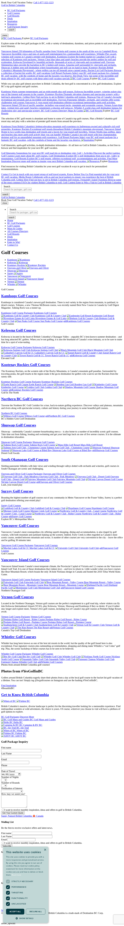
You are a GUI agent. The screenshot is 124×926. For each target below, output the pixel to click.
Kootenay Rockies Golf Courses (25, 365)
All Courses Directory (17, 231)
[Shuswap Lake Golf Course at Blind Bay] (31, 450)
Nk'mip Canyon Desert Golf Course (18, 482)
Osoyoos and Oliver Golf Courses (59, 474)
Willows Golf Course (34, 416)
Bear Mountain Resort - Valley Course (102, 582)
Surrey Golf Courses (17, 491)
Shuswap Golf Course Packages (16, 442)
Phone (4, 765)
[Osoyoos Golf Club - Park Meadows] (20, 476)
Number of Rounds (10, 782)
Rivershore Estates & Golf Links (51, 318)
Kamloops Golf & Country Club (50, 315)
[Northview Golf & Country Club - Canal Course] (82, 511)
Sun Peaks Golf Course (51, 321)
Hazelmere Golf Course (103, 508)
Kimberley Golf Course (12, 387)
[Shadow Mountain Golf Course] (79, 387)
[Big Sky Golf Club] (11, 656)
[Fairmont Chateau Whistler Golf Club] (95, 659)
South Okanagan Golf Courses (24, 459)
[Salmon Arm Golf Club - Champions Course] (24, 447)
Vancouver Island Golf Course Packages (20, 579)
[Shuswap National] (100, 447)
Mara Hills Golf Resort (92, 445)
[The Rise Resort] (24, 627)
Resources (12, 24)
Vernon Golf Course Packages (15, 616)
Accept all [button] (15, 911)
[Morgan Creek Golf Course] (16, 511)
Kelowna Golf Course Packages (16, 347)
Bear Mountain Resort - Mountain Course (64, 585)
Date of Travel (8, 771)
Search (7, 186)
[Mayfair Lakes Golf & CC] (15, 548)
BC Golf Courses (106, 78)
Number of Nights (10, 777)
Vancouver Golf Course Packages (17, 545)
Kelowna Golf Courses (18, 330)
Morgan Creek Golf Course (44, 511)
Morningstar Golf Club (49, 587)
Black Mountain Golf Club (100, 350)
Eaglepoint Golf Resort (103, 315)
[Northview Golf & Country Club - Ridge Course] (57, 513)
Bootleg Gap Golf (83, 384)
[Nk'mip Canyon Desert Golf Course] (104, 479)
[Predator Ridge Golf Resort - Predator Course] (24, 622)
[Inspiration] (88, 140)
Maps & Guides (14, 228)
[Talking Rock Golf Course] (15, 445)
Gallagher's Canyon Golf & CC (49, 352)
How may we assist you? (13, 794)
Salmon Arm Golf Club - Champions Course (68, 447)
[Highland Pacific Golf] (96, 585)
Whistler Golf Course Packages (16, 654)
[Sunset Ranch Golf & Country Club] (84, 352)
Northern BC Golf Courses (22, 399)
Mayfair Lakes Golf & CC (42, 548)
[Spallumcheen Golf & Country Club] (20, 625)
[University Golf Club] (67, 548)
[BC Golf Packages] (11, 38)
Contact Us (12, 245)
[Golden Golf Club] (34, 387)
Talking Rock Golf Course (42, 445)
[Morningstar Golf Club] (25, 587)
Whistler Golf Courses (18, 637)
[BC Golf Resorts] (93, 110)
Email (4, 759)
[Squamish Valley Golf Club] (34, 659)
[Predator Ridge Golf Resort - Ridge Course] (23, 619)
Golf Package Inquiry (17, 26)
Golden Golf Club (53, 387)
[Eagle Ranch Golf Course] (15, 384)
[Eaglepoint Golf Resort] (79, 315)
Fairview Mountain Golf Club (71, 479)
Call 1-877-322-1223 (43, 2)
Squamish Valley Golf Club (62, 659)
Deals (10, 18)
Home (10, 220)
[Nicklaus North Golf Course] (96, 656)
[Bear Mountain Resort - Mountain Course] (22, 585)
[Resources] (93, 161)
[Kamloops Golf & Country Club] (18, 315)
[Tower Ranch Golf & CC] (31, 355)
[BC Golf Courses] (80, 78)
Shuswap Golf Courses (18, 425)
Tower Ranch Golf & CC (57, 355)
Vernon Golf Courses (17, 597)
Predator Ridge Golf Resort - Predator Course (69, 622)
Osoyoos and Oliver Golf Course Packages (21, 474)
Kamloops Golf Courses (19, 296)
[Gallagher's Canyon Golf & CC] (17, 352)
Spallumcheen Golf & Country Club (56, 625)
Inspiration (12, 21)
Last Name (6, 753)
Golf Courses (13, 13)
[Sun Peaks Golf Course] (27, 321)
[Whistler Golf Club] (51, 656)
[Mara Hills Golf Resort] (68, 445)
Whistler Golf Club (71, 656)
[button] (25, 918)
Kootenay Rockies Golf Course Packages (21, 381)
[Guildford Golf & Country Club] (18, 508)
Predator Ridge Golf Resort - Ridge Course (66, 619)
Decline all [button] (35, 911)
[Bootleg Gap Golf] (64, 384)
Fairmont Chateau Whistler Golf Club (19, 662)
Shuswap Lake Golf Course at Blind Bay (72, 450)
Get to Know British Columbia (25, 695)
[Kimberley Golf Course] (104, 384)
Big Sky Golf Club (31, 656)
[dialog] (25, 885)
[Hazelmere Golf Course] (79, 508)
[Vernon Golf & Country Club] (89, 625)
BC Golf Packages (16, 10)
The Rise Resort (41, 627)
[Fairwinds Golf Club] (12, 582)
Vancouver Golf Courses (20, 526)
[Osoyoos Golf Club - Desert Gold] (92, 476)
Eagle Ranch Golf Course (41, 384)
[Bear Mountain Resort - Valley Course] (64, 582)
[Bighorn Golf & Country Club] (83, 318)
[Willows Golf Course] (12, 416)
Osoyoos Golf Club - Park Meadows (56, 476)
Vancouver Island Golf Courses (25, 560)
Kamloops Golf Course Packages (17, 313)
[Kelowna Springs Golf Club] (16, 350)
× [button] (45, 850)
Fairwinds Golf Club (34, 582)
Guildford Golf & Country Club (50, 508)
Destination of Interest (11, 788)
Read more (16, 875)
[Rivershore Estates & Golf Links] (18, 318)
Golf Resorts (13, 16)
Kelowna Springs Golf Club (44, 350)
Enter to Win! (13, 242)
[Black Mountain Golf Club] (73, 350)
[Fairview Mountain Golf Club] (41, 479)
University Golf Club (89, 548)
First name (6, 747)
